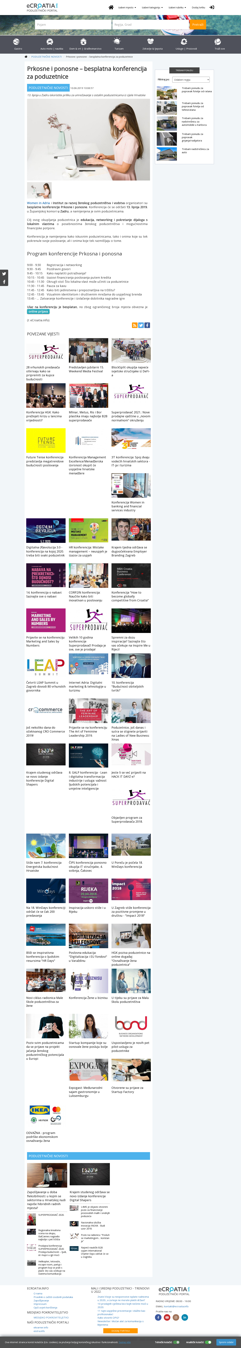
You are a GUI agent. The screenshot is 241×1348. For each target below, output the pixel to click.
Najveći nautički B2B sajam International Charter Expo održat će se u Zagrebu (95, 1252)
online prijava (38, 311)
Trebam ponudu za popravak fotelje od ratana (197, 89)
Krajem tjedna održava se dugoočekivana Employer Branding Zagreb (129, 551)
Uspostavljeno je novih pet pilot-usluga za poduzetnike (130, 1047)
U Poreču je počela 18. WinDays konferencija (127, 864)
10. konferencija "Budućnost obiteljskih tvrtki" (127, 686)
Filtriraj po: (164, 79)
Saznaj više (125, 1342)
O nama (38, 1293)
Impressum (40, 1303)
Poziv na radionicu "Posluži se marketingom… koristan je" (95, 1238)
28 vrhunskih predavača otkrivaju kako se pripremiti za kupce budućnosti (43, 373)
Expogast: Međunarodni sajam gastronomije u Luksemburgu (85, 1092)
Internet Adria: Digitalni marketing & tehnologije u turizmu (87, 686)
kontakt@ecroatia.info (176, 1306)
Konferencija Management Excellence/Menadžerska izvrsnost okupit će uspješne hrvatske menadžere (87, 465)
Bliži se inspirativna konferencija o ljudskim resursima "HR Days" (42, 957)
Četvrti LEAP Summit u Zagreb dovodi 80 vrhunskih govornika (46, 686)
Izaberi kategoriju (151, 7)
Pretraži (197, 24)
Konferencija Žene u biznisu (88, 998)
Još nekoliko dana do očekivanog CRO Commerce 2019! (45, 731)
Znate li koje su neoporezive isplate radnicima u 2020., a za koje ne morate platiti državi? (123, 1298)
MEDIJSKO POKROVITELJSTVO (51, 1317)
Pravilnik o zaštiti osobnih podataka (53, 1297)
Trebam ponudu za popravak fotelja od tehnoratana (193, 106)
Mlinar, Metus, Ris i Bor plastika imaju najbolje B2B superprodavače (88, 416)
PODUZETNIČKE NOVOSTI (46, 56)
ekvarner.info (41, 1327)
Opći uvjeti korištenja (45, 1307)
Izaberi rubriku (176, 7)
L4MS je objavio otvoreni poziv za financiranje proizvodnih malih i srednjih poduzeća (95, 1211)
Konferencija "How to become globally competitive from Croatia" (130, 596)
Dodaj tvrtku (198, 7)
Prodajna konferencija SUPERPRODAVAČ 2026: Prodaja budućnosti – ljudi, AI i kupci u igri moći (52, 1250)
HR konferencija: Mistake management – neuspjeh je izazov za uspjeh (88, 551)
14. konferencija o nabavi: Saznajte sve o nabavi (44, 594)
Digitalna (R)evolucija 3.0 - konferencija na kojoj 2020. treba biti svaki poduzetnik (45, 551)
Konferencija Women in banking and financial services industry (127, 506)
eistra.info (39, 1331)
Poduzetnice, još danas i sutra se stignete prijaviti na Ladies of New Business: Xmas (130, 733)
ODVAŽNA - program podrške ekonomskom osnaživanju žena (42, 1137)
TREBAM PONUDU (184, 70)
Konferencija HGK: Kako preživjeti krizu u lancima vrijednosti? (44, 416)
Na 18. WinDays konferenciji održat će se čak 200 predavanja (45, 912)
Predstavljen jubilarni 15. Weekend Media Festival (86, 369)
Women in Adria (38, 203)
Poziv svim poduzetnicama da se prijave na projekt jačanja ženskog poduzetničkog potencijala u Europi (45, 1051)
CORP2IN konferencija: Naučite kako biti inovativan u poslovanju (85, 596)
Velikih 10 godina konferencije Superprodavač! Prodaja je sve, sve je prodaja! (87, 643)
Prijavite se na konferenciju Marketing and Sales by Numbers (45, 641)
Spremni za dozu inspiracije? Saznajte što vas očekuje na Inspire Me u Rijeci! (130, 643)
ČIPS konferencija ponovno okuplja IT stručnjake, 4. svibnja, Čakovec (88, 867)
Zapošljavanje (41, 1300)
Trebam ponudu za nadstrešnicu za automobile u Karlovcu (194, 121)
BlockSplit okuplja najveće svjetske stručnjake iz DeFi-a (130, 371)
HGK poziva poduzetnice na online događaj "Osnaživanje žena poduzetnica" (130, 959)
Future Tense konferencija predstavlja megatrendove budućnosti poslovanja (45, 461)
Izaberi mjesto (126, 7)
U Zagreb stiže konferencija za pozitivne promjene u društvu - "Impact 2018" (131, 912)
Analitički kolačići (195, 1342)
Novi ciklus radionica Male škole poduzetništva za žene (44, 1002)
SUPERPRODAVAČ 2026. (51, 1214)
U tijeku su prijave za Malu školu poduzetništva (130, 1000)
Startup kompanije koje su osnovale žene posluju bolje (88, 1045)
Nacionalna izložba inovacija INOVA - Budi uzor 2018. (93, 1225)
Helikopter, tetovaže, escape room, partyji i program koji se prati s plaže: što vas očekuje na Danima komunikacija (51, 1267)
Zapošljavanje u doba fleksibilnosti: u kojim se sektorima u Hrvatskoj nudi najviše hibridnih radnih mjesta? (46, 1200)
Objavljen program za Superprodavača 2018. (127, 819)
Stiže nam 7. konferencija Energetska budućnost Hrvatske (43, 867)
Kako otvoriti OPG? (108, 1317)
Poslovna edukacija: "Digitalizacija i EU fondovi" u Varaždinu (88, 957)
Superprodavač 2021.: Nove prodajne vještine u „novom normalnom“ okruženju (130, 416)
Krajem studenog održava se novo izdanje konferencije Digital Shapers (44, 778)
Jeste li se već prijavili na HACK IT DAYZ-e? (128, 774)
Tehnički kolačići (163, 1342)
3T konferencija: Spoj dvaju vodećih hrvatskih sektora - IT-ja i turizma (130, 461)
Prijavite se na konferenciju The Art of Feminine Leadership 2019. (88, 731)
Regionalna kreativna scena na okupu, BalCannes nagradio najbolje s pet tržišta (49, 1235)
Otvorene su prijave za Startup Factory (127, 1090)
